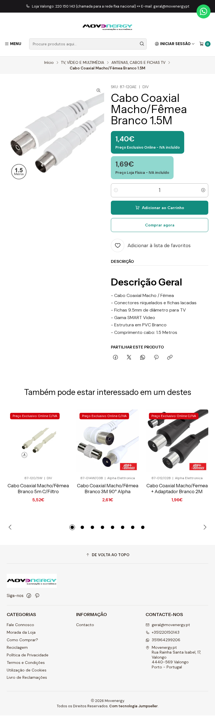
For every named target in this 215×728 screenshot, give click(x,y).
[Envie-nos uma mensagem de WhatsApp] (204, 11)
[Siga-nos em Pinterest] (37, 595)
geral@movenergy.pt (171, 624)
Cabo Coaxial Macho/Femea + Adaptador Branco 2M (177, 488)
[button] (72, 527)
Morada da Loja (21, 632)
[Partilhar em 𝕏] (129, 358)
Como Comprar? (22, 639)
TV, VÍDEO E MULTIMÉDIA (82, 63)
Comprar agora (159, 225)
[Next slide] (204, 527)
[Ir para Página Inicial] (107, 26)
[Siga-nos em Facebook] (29, 595)
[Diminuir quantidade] (116, 190)
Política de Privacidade (27, 654)
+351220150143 (165, 632)
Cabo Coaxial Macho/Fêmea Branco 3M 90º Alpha (107, 488)
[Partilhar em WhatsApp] (142, 358)
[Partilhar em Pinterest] (156, 358)
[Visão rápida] (56, 440)
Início (49, 63)
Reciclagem (17, 647)
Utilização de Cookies (26, 670)
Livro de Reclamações (27, 677)
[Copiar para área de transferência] (169, 358)
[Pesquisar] (142, 44)
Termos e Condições (26, 662)
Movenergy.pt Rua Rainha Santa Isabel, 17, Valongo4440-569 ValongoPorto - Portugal (176, 657)
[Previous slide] (11, 527)
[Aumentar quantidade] (203, 190)
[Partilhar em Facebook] (115, 358)
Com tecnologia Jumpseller (133, 706)
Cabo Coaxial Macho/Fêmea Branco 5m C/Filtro (38, 488)
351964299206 (166, 639)
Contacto (85, 624)
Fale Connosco (20, 624)
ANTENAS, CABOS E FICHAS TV (138, 63)
